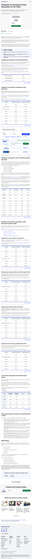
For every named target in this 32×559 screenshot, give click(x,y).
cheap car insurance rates (20, 242)
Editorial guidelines (19, 542)
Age (12, 132)
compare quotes (24, 96)
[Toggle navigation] (30, 1)
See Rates (25, 143)
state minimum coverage (13, 65)
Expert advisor (19, 541)
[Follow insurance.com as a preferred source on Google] (16, 482)
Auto (10, 539)
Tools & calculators (4, 540)
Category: (3, 389)
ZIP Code (3, 132)
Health (10, 542)
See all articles (16, 515)
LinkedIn (6, 530)
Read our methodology (27, 125)
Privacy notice (26, 538)
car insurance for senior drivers (15, 184)
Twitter (4, 530)
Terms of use (26, 539)
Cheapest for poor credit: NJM (8, 231)
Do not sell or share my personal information (27, 542)
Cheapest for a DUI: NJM (7, 234)
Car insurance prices (4, 95)
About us (18, 538)
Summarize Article (15, 13)
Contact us (18, 539)
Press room (18, 544)
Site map (2, 547)
